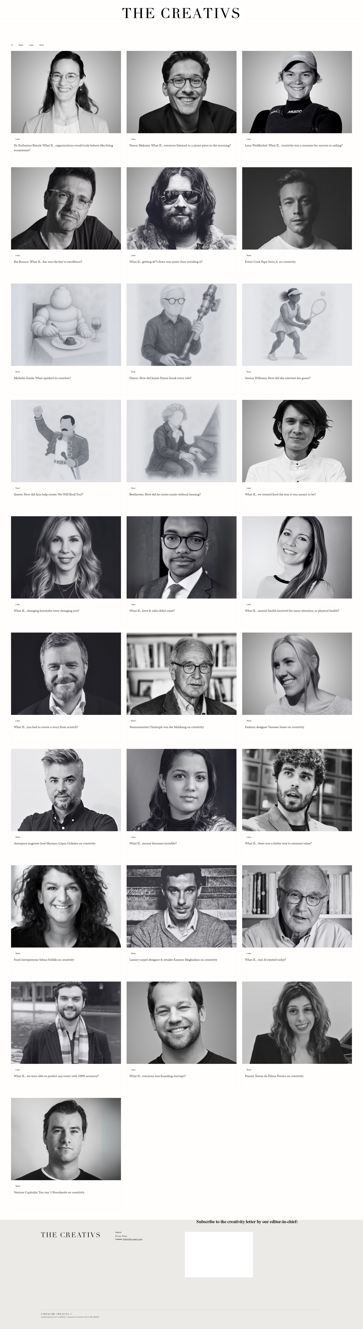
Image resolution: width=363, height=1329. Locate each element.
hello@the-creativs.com (132, 1239)
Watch (21, 45)
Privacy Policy (121, 1236)
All (12, 45)
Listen (31, 45)
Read (41, 45)
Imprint (118, 1232)
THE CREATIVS (71, 1235)
